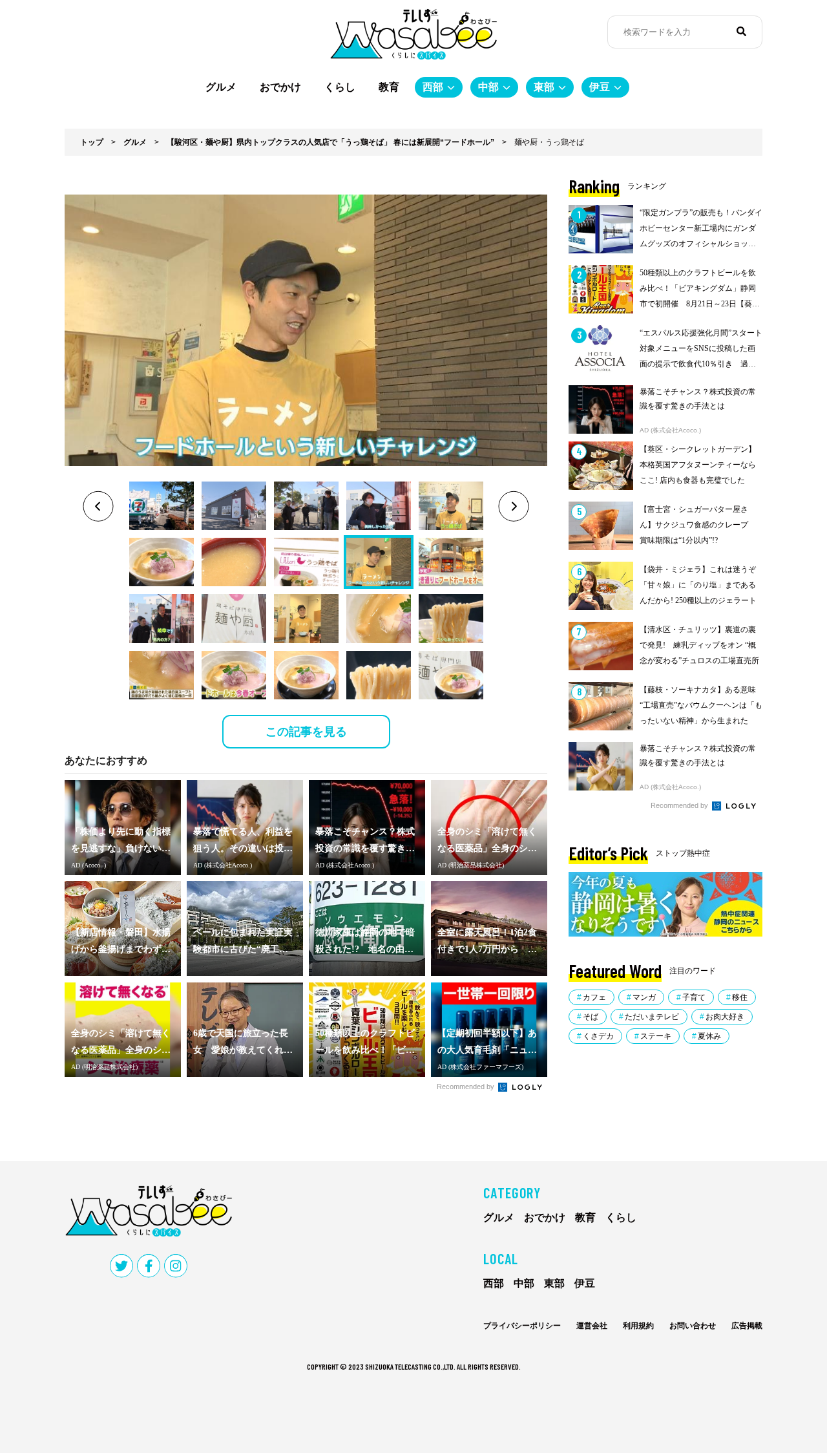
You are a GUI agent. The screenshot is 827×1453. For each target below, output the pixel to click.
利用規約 (638, 1325)
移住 (740, 997)
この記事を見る (306, 731)
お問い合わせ (692, 1325)
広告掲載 (746, 1325)
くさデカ (598, 1036)
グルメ (220, 86)
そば (590, 1016)
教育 (389, 86)
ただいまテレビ (652, 1016)
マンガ (644, 997)
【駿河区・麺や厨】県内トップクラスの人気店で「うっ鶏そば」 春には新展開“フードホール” (330, 142)
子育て (694, 997)
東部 (544, 86)
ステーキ (655, 1036)
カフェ (594, 997)
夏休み (709, 1036)
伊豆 (599, 86)
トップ (91, 142)
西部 (433, 86)
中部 (488, 86)
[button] (161, 506)
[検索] (741, 32)
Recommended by (466, 1086)
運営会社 (591, 1325)
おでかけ (280, 86)
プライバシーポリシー (522, 1325)
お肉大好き (725, 1016)
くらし (339, 86)
